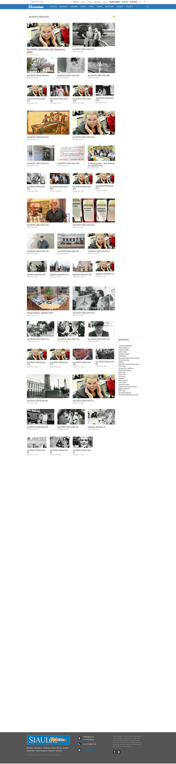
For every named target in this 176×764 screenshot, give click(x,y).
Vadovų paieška (124, 350)
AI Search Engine (124, 354)
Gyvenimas (120, 6)
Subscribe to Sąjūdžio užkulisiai (114, 16)
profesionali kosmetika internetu (129, 358)
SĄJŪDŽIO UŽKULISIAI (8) (37, 401)
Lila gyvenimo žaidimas (126, 368)
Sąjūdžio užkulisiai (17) (105, 274)
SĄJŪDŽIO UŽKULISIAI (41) (83, 49)
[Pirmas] (36, 6)
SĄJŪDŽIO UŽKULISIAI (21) (99, 251)
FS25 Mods (122, 356)
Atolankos (129, 6)
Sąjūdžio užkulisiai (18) (82, 274)
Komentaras (38, 748)
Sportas (91, 6)
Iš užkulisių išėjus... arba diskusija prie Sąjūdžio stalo (101, 164)
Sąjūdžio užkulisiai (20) (36, 274)
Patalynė (121, 378)
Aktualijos (53, 6)
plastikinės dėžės (124, 384)
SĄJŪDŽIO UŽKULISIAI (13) (99, 339)
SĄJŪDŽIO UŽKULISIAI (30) (68, 163)
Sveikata (99, 6)
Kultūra (83, 6)
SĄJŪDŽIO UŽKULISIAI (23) (38, 251)
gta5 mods (122, 372)
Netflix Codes (123, 352)
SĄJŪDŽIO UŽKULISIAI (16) (83, 313)
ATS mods (122, 376)
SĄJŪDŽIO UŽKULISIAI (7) (83, 401)
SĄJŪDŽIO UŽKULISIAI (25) (38, 225)
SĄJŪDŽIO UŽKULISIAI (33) (38, 137)
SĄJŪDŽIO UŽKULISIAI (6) (37, 427)
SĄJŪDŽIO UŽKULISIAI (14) (68, 339)
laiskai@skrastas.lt (89, 750)
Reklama (89, 2)
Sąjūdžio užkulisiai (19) (59, 274)
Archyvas (105, 2)
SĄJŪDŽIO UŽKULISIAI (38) (99, 75)
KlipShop (121, 362)
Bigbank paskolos (124, 389)
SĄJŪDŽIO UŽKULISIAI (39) (68, 75)
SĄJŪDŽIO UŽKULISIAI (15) (38, 339)
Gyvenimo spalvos (42, 751)
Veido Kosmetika (124, 360)
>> (136, 6)
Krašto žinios (109, 6)
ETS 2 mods (122, 382)
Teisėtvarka (74, 6)
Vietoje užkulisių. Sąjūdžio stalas (40, 313)
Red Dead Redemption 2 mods (128, 395)
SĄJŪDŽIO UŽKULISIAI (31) (38, 163)
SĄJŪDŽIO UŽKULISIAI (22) (68, 251)
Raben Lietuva (123, 380)
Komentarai (63, 6)
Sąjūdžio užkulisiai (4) (96, 427)
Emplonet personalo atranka (128, 386)
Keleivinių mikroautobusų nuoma (129, 364)
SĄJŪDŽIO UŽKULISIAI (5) (67, 427)
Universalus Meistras (125, 346)
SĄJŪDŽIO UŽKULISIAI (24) (83, 225)
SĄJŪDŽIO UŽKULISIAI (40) (38, 75)
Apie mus (83, 2)
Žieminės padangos (125, 370)
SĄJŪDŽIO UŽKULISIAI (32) (83, 137)
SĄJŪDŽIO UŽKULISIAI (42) (40, 49)
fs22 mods (122, 366)
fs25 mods (122, 391)
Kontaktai (59, 751)
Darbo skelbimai (124, 348)
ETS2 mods (122, 374)
